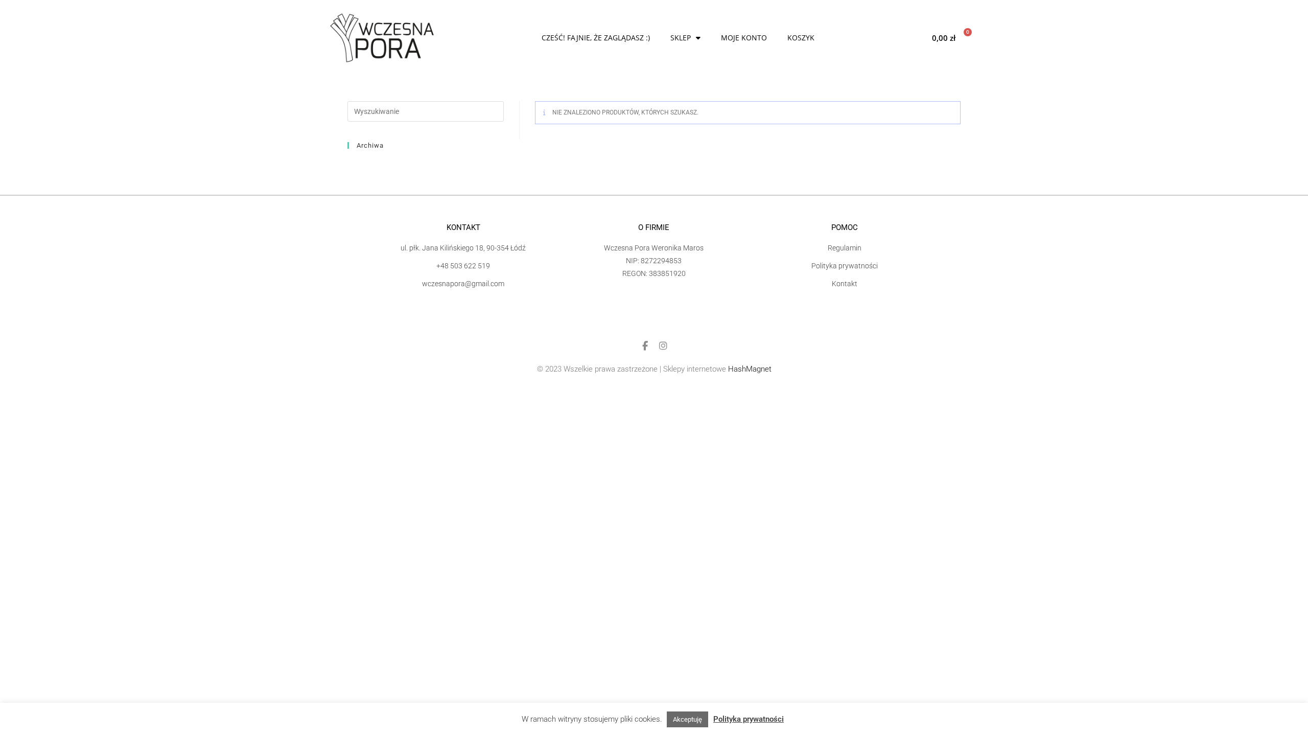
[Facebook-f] (645, 346)
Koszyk (800, 37)
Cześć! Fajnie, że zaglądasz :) (596, 37)
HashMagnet (750, 369)
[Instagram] (663, 346)
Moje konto (744, 37)
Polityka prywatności (748, 719)
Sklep (680, 37)
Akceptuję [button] (687, 719)
